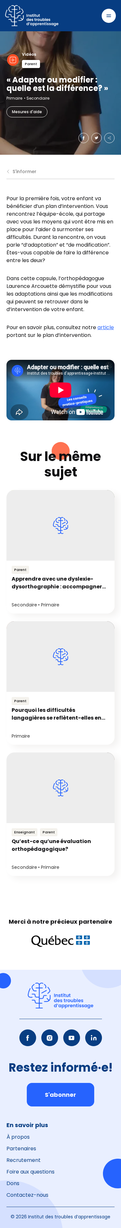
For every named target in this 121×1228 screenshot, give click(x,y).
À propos (18, 1137)
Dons (12, 1183)
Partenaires (21, 1148)
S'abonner (60, 1095)
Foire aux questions (30, 1171)
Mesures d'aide (27, 111)
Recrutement (23, 1160)
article (105, 327)
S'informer (24, 171)
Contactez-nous (27, 1195)
